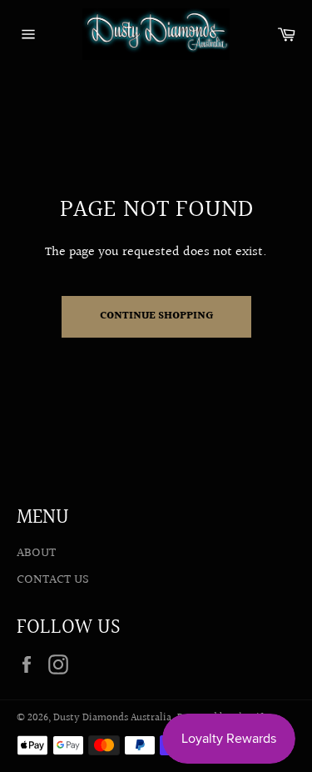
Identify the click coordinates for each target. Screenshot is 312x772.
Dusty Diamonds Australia (112, 717)
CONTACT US (53, 579)
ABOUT (36, 553)
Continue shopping (156, 316)
